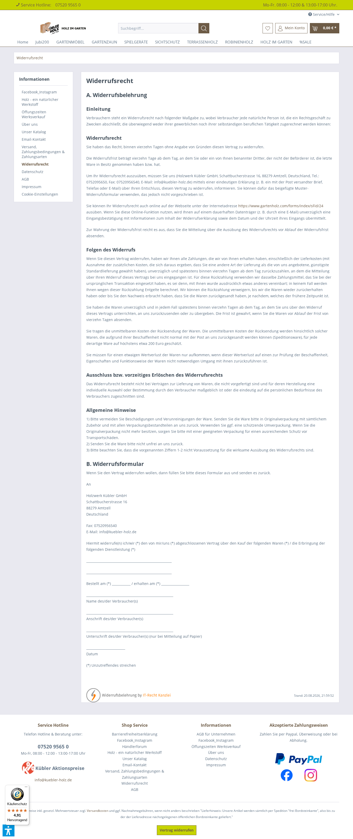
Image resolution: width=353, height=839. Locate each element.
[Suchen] (203, 28)
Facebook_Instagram (39, 92)
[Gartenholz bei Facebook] (286, 775)
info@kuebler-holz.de (53, 779)
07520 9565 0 (68, 5)
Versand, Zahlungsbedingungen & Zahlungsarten (43, 151)
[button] (8, 830)
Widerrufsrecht (35, 164)
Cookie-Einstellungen (40, 194)
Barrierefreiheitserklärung (134, 734)
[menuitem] (163, 28)
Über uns (30, 124)
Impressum (31, 186)
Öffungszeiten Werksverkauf (34, 114)
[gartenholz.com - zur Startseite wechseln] (64, 28)
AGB (25, 179)
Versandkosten (97, 810)
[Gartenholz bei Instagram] (310, 775)
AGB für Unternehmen (216, 734)
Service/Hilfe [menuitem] (324, 14)
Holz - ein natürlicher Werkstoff (40, 102)
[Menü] (26, 788)
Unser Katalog (34, 131)
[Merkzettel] (268, 28)
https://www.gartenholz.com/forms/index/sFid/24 (280, 205)
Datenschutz (32, 171)
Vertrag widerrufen (177, 830)
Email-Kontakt (34, 139)
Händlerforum (134, 746)
